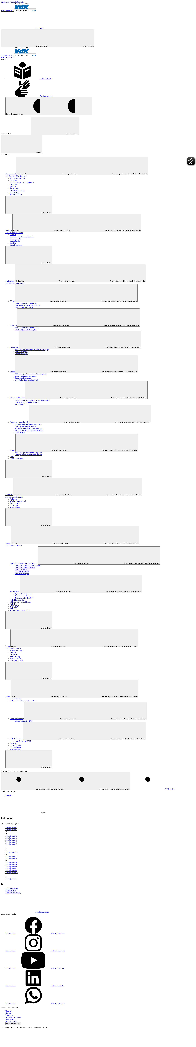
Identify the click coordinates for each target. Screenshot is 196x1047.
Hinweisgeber (10, 1019)
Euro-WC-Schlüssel (22, 572)
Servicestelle (14, 505)
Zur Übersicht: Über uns (14, 233)
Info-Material (14, 192)
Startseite (8, 795)
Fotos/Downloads (16, 661)
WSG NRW (14, 606)
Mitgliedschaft (10, 174)
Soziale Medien (15, 659)
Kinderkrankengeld (21, 354)
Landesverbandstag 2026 (23, 721)
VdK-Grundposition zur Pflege (26, 303)
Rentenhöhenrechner (22, 596)
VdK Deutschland (7, 57)
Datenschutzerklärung (13, 1017)
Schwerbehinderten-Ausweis (25, 568)
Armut (12, 372)
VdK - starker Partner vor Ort (25, 426)
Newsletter (14, 654)
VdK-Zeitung (15, 657)
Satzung (13, 186)
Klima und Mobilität (17, 398)
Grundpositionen (16, 245)
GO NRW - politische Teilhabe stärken (28, 428)
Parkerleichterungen (22, 574)
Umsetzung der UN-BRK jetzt (25, 330)
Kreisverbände (15, 239)
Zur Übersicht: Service (13, 545)
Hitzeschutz (19, 404)
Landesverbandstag (17, 719)
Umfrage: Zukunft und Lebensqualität (28, 455)
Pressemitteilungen (16, 650)
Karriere (13, 243)
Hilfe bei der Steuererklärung (20, 602)
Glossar (42, 813)
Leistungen (14, 180)
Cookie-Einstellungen (13, 1023)
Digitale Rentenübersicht (23, 594)
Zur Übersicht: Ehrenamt (14, 497)
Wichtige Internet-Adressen (19, 610)
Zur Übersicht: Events (13, 699)
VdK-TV (13, 608)
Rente (12, 457)
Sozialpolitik (10, 281)
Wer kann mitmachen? (18, 501)
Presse (7, 646)
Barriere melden (11, 1021)
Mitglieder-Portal (16, 194)
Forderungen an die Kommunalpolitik (28, 424)
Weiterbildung (15, 507)
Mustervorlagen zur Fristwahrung (22, 182)
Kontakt (13, 235)
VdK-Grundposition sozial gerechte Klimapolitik (32, 400)
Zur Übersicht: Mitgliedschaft (16, 176)
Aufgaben (13, 499)
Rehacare (13, 743)
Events (8, 697)
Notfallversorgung (21, 352)
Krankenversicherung (13, 893)
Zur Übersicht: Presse (13, 648)
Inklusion (13, 325)
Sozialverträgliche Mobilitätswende (27, 402)
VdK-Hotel (14, 604)
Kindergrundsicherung (23, 378)
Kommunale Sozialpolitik (19, 422)
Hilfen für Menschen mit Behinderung (24, 563)
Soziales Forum (15, 747)
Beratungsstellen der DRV (24, 598)
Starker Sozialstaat (16, 459)
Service (8, 543)
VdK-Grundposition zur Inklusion (27, 327)
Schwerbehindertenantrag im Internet (28, 565)
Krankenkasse (10, 891)
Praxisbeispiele (20, 432)
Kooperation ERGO (17, 190)
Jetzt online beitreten (17, 178)
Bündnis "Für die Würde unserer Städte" (29, 430)
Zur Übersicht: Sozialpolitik (15, 283)
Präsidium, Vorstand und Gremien (22, 237)
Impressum (9, 1015)
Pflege (12, 301)
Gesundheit (14, 347)
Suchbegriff (5, 134)
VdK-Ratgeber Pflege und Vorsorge (27, 305)
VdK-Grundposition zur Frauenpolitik (28, 453)
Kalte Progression (11, 888)
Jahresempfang (15, 749)
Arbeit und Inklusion (22, 570)
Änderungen (14, 188)
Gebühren (13, 184)
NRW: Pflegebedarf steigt (24, 307)
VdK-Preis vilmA (16, 739)
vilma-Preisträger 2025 (23, 741)
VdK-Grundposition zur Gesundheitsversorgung (32, 350)
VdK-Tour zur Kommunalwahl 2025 (23, 701)
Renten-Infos (15, 591)
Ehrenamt (9, 495)
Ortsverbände (15, 241)
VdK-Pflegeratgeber (17, 600)
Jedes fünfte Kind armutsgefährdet (27, 380)
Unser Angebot (15, 503)
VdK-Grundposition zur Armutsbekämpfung (30, 374)
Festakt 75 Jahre (16, 745)
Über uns (8, 230)
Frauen (12, 450)
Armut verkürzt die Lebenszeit (25, 376)
